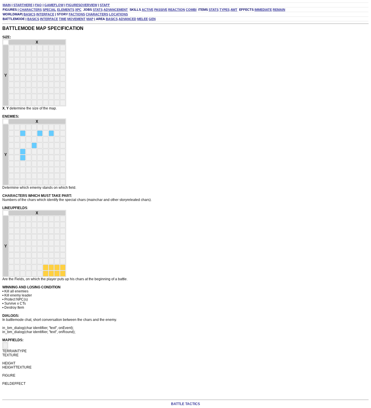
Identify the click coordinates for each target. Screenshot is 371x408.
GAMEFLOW (53, 5)
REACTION (176, 9)
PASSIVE (160, 9)
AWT (233, 9)
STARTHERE (22, 5)
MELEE (142, 19)
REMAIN (279, 9)
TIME (62, 19)
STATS (98, 9)
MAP (89, 19)
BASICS (29, 14)
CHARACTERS (30, 9)
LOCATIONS (118, 14)
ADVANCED (127, 19)
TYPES (224, 9)
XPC (78, 9)
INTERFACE (45, 14)
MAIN (7, 5)
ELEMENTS (65, 9)
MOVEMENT (76, 19)
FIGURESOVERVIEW (81, 5)
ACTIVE (147, 9)
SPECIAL (49, 9)
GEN (152, 19)
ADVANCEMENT (115, 9)
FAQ (38, 5)
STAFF (105, 5)
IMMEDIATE (263, 9)
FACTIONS (77, 14)
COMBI (191, 9)
